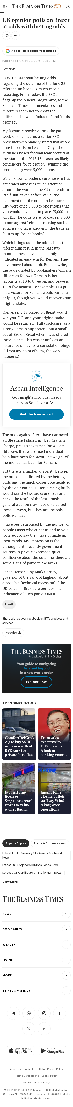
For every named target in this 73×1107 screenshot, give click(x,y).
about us (15, 1069)
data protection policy (36, 1082)
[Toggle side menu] (5, 6)
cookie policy (49, 1075)
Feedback (13, 633)
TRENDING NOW (17, 703)
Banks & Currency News (50, 843)
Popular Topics (16, 843)
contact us (30, 1069)
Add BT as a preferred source (33, 51)
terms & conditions (27, 1075)
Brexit (9, 604)
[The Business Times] (33, 6)
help (42, 1069)
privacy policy (55, 1069)
